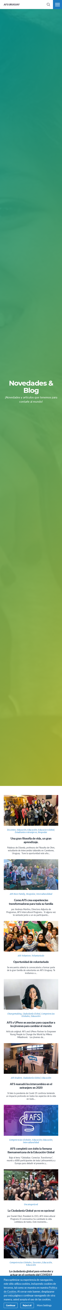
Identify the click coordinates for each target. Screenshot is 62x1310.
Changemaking (14, 1014)
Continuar (10, 1305)
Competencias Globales (20, 1140)
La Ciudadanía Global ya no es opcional (31, 1210)
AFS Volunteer (24, 955)
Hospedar (42, 832)
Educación (21, 830)
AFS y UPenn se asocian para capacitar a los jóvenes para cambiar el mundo (31, 1024)
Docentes (11, 830)
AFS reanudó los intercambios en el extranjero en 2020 (31, 1086)
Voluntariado (38, 955)
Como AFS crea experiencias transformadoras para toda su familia (31, 902)
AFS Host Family (17, 894)
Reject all (27, 1305)
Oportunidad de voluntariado (31, 962)
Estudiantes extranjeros (26, 832)
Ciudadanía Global (31, 1014)
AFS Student (16, 1078)
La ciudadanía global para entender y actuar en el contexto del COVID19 (31, 1273)
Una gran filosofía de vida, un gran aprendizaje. (31, 840)
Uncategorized (31, 1204)
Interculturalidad (44, 894)
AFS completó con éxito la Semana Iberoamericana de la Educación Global (31, 1150)
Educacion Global (46, 830)
